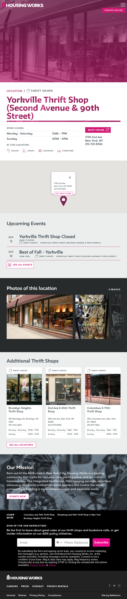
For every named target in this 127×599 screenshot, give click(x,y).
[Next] (120, 318)
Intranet (11, 595)
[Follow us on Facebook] (109, 586)
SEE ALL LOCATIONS (21, 444)
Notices (22, 595)
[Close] (70, 177)
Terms (52, 565)
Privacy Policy (38, 565)
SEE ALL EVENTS (22, 264)
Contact (38, 586)
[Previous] (6, 318)
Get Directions (63, 193)
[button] (63, 201)
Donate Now (17, 496)
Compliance (54, 595)
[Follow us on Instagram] (118, 586)
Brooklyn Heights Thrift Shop (38, 518)
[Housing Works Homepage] (56, 4)
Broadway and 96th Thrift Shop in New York (79, 514)
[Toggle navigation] (122, 5)
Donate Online (114, 10)
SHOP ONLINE (96, 130)
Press (25, 586)
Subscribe (101, 542)
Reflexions (115, 595)
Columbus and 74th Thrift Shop (39, 514)
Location (14, 91)
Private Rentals (57, 586)
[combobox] (59, 542)
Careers (12, 586)
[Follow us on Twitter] (113, 586)
